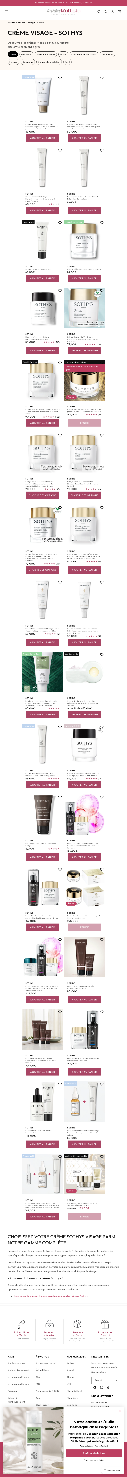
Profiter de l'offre (94, 1453)
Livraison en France (18, 1377)
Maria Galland (74, 1391)
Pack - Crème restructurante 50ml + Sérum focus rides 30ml (83, 1059)
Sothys (70, 1363)
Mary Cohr (72, 1398)
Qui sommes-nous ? (46, 1363)
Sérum (63, 54)
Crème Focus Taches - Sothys (38, 269)
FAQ (38, 1384)
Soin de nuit (107, 54)
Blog (38, 1377)
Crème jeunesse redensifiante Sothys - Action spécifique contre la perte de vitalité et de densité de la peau (84, 556)
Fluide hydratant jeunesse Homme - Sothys (41, 844)
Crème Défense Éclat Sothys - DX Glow (84, 269)
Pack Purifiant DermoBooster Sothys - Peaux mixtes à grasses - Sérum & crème (84, 1133)
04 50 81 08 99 (99, 1402)
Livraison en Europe (18, 1384)
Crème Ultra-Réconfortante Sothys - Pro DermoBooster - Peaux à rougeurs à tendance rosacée (83, 126)
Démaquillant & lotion (49, 62)
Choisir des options (84, 350)
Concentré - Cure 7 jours (83, 54)
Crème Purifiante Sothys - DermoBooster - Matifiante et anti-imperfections (40, 199)
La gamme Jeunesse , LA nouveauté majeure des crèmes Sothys (51, 1296)
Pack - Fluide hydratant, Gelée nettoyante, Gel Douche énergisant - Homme (41, 1060)
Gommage (27, 62)
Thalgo (70, 1377)
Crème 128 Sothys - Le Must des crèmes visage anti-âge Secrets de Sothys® (82, 703)
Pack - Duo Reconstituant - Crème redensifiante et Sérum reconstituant (42, 917)
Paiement (13, 1391)
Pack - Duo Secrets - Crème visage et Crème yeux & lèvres (83, 917)
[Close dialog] (120, 1411)
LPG (69, 1384)
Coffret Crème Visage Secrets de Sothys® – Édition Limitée (82, 1204)
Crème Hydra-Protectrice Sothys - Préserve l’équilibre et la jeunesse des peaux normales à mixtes (42, 126)
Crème (12, 54)
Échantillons (42, 1370)
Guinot (70, 1370)
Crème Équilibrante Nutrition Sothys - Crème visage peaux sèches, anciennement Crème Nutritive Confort (42, 557)
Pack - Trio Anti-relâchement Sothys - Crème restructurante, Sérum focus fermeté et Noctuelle (42, 988)
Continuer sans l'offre (93, 1460)
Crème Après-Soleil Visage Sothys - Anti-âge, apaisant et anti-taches (83, 774)
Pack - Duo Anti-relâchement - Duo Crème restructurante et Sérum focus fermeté (84, 845)
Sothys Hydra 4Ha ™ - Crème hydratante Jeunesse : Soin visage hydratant (82, 339)
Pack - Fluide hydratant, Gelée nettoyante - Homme (80, 987)
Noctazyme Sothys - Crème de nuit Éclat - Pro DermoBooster (82, 198)
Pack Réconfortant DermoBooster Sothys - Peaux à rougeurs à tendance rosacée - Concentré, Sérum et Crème (42, 1205)
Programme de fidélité (47, 1391)
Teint (67, 62)
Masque (13, 62)
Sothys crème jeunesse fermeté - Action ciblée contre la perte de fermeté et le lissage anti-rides (40, 484)
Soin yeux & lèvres (46, 54)
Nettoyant (26, 54)
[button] (6, 11)
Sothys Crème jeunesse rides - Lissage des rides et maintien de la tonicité (82, 484)
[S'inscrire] (115, 1380)
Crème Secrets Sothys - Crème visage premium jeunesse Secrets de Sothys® (84, 410)
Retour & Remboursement (16, 1400)
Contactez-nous (16, 1363)
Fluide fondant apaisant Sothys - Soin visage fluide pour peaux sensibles (42, 629)
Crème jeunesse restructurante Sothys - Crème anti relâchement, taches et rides (42, 411)
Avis (38, 1398)
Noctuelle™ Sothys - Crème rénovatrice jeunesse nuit (37, 338)
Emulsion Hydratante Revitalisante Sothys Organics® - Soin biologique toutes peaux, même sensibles (41, 703)
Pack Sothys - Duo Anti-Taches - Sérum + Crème (39, 1132)
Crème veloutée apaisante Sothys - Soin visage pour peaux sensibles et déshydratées (82, 630)
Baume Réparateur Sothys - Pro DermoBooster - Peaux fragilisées (40, 774)
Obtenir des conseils (19, 1370)
